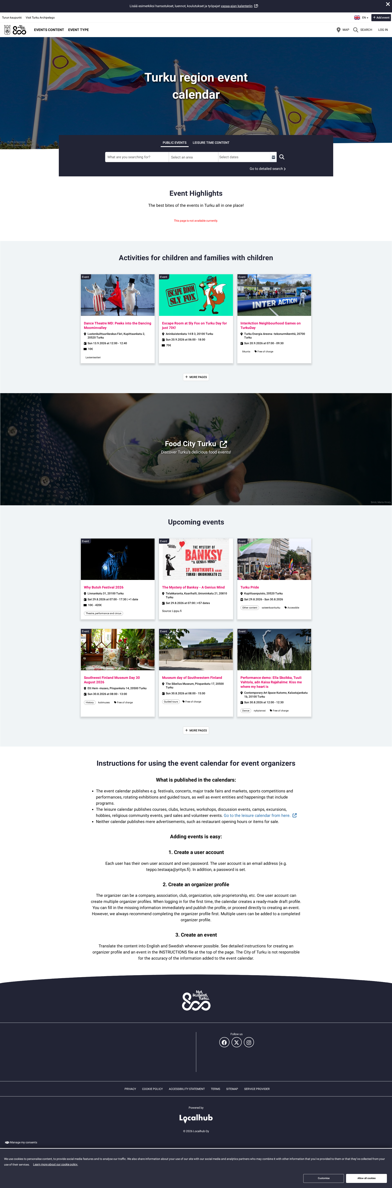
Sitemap (232, 1089)
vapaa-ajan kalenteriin (237, 6)
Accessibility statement (187, 1089)
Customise (324, 1178)
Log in (383, 30)
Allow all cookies (366, 1178)
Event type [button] (78, 30)
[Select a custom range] (273, 157)
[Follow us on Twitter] (237, 1042)
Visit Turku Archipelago (40, 17)
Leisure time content (211, 143)
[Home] (15, 30)
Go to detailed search (266, 169)
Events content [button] (49, 30)
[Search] (282, 157)
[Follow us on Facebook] (224, 1042)
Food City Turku (190, 444)
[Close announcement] (388, 4)
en (365, 16)
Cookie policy (152, 1089)
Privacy (130, 1089)
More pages (198, 377)
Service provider (257, 1089)
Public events (175, 143)
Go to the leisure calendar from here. (257, 815)
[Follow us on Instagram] (249, 1042)
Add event (383, 17)
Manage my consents (23, 1142)
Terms (215, 1089)
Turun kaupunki (12, 17)
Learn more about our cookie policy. (55, 1164)
